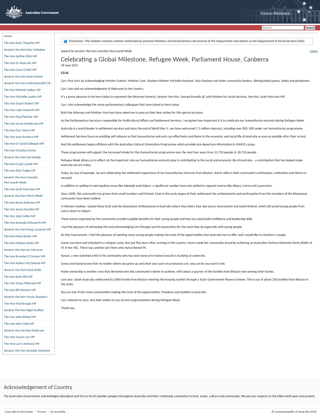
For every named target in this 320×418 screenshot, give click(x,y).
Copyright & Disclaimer (19, 411)
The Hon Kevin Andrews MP (22, 202)
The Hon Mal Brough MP (20, 303)
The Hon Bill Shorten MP (20, 290)
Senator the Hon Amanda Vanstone (27, 350)
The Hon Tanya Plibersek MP (22, 283)
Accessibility (58, 411)
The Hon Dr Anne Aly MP (20, 63)
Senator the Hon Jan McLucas (23, 250)
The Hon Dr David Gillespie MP (24, 143)
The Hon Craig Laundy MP (21, 164)
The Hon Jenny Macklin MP (21, 209)
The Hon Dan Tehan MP (19, 130)
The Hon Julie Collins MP (19, 216)
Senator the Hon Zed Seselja (22, 157)
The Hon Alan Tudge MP (19, 170)
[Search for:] (283, 27)
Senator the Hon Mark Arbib (22, 270)
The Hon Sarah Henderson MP (23, 123)
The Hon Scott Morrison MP (22, 189)
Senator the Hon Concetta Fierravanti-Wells (21, 180)
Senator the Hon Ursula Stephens (25, 297)
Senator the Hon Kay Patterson (24, 330)
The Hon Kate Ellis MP (18, 276)
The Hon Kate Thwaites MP (22, 43)
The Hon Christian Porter (20, 150)
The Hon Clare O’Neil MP (20, 70)
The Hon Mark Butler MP (20, 236)
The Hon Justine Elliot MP (20, 56)
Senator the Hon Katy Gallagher (25, 49)
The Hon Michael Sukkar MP (22, 90)
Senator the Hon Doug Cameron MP (27, 229)
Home (8, 36)
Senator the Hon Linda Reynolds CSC (27, 83)
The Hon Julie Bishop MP (20, 317)
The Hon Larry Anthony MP (21, 344)
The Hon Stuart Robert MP (21, 103)
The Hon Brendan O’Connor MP (24, 256)
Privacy (41, 411)
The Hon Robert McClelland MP (24, 263)
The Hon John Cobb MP (19, 323)
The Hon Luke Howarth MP (21, 110)
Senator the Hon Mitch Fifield (23, 196)
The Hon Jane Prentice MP (21, 137)
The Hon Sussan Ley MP (19, 337)
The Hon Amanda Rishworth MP (25, 222)
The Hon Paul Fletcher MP (21, 117)
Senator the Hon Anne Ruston (23, 76)
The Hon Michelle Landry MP (23, 96)
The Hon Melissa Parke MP (21, 243)
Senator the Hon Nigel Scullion (24, 310)
